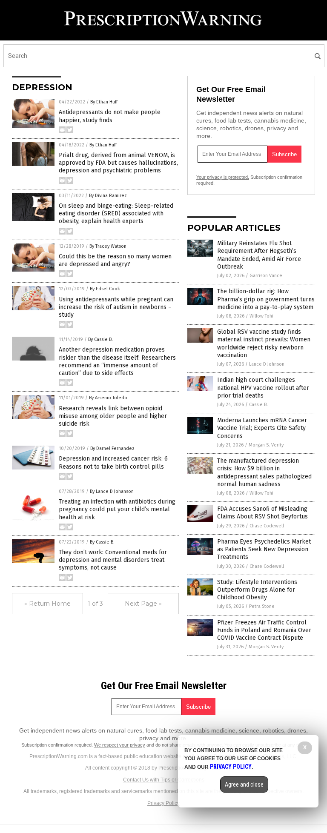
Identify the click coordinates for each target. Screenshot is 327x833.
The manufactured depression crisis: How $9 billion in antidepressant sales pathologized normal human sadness (264, 472)
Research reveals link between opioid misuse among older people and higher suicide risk (113, 416)
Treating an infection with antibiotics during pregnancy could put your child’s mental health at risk (117, 509)
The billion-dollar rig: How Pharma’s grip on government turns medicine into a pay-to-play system (266, 299)
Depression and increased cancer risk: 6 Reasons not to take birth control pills (113, 462)
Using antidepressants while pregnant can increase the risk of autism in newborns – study (116, 307)
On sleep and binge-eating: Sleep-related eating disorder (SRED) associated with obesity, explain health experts (116, 213)
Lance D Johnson (266, 364)
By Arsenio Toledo (108, 398)
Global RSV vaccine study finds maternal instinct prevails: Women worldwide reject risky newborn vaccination (263, 343)
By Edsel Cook (105, 289)
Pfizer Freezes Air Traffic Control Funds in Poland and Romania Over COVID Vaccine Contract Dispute (264, 630)
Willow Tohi (261, 316)
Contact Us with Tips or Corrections (163, 780)
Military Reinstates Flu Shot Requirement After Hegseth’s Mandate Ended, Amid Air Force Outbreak (259, 255)
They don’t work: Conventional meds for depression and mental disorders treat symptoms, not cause (113, 560)
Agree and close (244, 784)
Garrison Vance (266, 275)
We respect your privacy (119, 744)
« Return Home (47, 603)
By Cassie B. (100, 339)
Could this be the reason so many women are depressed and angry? (115, 260)
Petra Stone (262, 606)
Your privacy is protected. (222, 177)
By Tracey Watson (107, 246)
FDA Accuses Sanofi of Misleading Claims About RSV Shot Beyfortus (262, 512)
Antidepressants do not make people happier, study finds (110, 116)
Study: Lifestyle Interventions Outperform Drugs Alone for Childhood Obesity (257, 589)
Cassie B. (258, 404)
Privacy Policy (163, 803)
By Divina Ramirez (108, 195)
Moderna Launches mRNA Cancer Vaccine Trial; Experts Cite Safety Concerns (262, 428)
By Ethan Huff (104, 102)
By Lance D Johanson (112, 491)
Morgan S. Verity (266, 445)
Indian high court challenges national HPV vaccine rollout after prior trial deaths (263, 387)
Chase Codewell (267, 526)
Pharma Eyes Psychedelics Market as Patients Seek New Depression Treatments (264, 549)
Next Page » (143, 603)
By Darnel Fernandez (112, 448)
